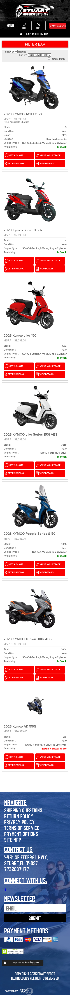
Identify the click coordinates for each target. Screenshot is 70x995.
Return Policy (18, 816)
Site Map (12, 839)
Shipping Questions (23, 810)
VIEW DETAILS (46, 163)
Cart (38, 28)
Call (24, 28)
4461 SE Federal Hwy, (26, 857)
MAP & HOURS (59, 26)
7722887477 (16, 869)
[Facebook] (5, 889)
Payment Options (21, 833)
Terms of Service (21, 827)
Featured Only (57, 59)
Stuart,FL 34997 (21, 863)
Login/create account (36, 33)
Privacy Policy (19, 822)
